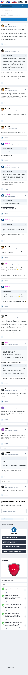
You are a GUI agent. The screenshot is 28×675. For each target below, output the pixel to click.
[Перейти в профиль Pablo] (2, 408)
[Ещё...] (25, 26)
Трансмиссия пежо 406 (14, 15)
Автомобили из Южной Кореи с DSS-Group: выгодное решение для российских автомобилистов (14, 624)
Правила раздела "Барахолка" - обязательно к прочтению (10, 542)
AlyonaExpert (8, 591)
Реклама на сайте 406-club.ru (10, 537)
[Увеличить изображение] (17, 269)
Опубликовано (12, 26)
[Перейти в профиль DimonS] (2, 429)
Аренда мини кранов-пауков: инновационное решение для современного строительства (12, 615)
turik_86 (6, 13)
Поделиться (7, 518)
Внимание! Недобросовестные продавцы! (13, 551)
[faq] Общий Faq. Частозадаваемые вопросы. (11, 547)
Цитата (6, 44)
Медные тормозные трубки (7, 580)
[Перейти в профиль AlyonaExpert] (3, 589)
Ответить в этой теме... (10, 511)
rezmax (7, 315)
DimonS (7, 428)
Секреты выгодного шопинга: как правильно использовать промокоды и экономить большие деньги (14, 606)
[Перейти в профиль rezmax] (2, 316)
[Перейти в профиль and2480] (2, 144)
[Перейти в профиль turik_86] (2, 25)
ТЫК (20, 362)
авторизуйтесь (20, 504)
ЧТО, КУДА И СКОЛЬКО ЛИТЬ (18, 275)
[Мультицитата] (2, 44)
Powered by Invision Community (14, 672)
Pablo (6, 407)
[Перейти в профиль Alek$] (2, 50)
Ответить (14, 19)
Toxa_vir (7, 389)
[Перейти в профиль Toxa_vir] (2, 389)
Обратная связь (10, 667)
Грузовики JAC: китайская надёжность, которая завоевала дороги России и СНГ (13, 597)
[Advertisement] (14, 648)
